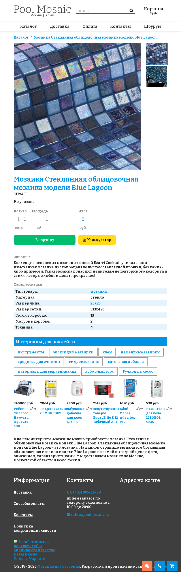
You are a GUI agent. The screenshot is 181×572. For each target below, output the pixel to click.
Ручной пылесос (138, 371)
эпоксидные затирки (73, 352)
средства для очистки (39, 362)
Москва (36, 15)
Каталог (28, 26)
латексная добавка (126, 362)
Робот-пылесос (99, 371)
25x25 (95, 303)
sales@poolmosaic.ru (89, 515)
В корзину (44, 240)
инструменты (31, 352)
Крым (49, 15)
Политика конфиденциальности (35, 528)
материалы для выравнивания (47, 371)
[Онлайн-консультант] (147, 566)
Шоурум (152, 26)
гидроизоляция (84, 362)
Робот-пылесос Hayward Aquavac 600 (21, 417)
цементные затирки (140, 352)
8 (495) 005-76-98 (85, 492)
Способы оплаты (29, 503)
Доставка (60, 26)
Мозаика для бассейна (58, 566)
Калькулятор (99, 240)
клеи (107, 352)
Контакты (120, 26)
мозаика (98, 291)
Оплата (90, 26)
